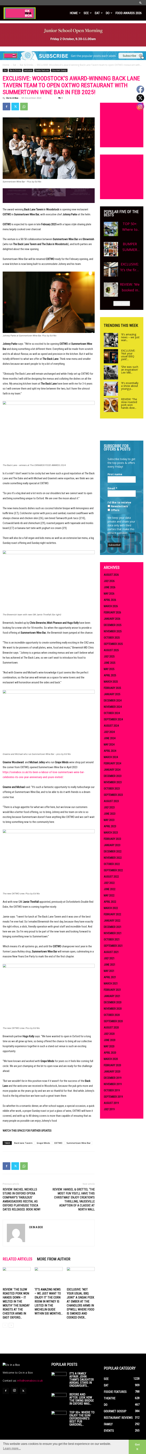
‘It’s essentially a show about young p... (129, 385)
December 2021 (112, 926)
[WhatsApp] (24, 106)
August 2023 (111, 801)
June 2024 (109, 738)
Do (108, 13)
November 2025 (113, 631)
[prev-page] (5, 1325)
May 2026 (109, 593)
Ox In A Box (12, 97)
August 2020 (111, 1027)
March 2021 (111, 983)
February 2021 (112, 989)
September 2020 (113, 1021)
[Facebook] (6, 106)
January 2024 (112, 769)
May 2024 (109, 744)
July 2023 (109, 807)
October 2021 (112, 939)
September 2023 (113, 794)
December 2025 (112, 625)
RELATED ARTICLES (17, 1259)
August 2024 (111, 725)
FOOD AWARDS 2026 (128, 13)
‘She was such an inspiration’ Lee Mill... (129, 369)
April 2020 (110, 1052)
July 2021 (109, 958)
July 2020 (109, 1033)
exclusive (28, 70)
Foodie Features (42, 70)
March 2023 (111, 832)
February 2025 (112, 687)
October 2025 (112, 637)
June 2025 (109, 662)
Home (74, 13)
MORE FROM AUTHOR (53, 1259)
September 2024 (113, 719)
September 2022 (113, 870)
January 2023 (112, 845)
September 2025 (113, 643)
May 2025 (109, 669)
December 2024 (112, 700)
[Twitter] (15, 106)
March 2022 (111, 908)
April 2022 (110, 901)
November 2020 (113, 1008)
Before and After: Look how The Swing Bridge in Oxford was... (81, 1399)
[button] (140, 2)
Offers (114, 510)
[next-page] (11, 1325)
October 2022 (112, 864)
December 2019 (112, 1077)
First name (115, 474)
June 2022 (109, 889)
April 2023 (110, 826)
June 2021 (109, 964)
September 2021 (113, 945)
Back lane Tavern (23, 1142)
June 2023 (109, 813)
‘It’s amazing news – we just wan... (130, 337)
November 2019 (113, 1084)
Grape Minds (43, 1142)
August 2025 (111, 650)
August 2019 (111, 1103)
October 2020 (112, 1014)
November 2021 (113, 933)
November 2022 (113, 857)
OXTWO (58, 1142)
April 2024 (110, 750)
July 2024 (109, 731)
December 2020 (112, 1002)
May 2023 (109, 820)
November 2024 (113, 706)
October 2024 (112, 713)
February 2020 (112, 1065)
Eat (97, 13)
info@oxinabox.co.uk (30, 1380)
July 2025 (109, 656)
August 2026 (111, 574)
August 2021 (111, 952)
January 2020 (112, 1071)
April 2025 (110, 675)
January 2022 (112, 920)
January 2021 (112, 996)
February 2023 (112, 838)
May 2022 (109, 895)
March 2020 (111, 1058)
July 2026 (109, 581)
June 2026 (109, 587)
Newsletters (119, 506)
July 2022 (109, 882)
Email (112, 488)
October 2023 (112, 788)
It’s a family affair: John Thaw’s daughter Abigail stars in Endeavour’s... (81, 1379)
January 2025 (112, 694)
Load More (122, 303)
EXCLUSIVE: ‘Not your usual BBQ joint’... (128, 355)
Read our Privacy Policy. (121, 535)
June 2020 (109, 1040)
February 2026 (112, 612)
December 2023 (112, 775)
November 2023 (113, 782)
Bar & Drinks (26, 65)
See (86, 13)
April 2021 (110, 977)
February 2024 (112, 763)
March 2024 (111, 757)
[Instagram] (14, 1390)
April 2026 (110, 599)
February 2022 (112, 914)
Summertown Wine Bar (79, 1142)
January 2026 (112, 618)
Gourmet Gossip (59, 70)
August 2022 (111, 876)
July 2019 (109, 1109)
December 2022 (112, 851)
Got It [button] (137, 1447)
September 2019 (113, 1096)
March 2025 (111, 681)
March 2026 (111, 606)
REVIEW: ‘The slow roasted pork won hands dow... (129, 403)
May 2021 (109, 970)
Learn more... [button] (12, 1448)
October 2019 (112, 1090)
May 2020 (109, 1046)
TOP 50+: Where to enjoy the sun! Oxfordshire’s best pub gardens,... (81, 1418)
